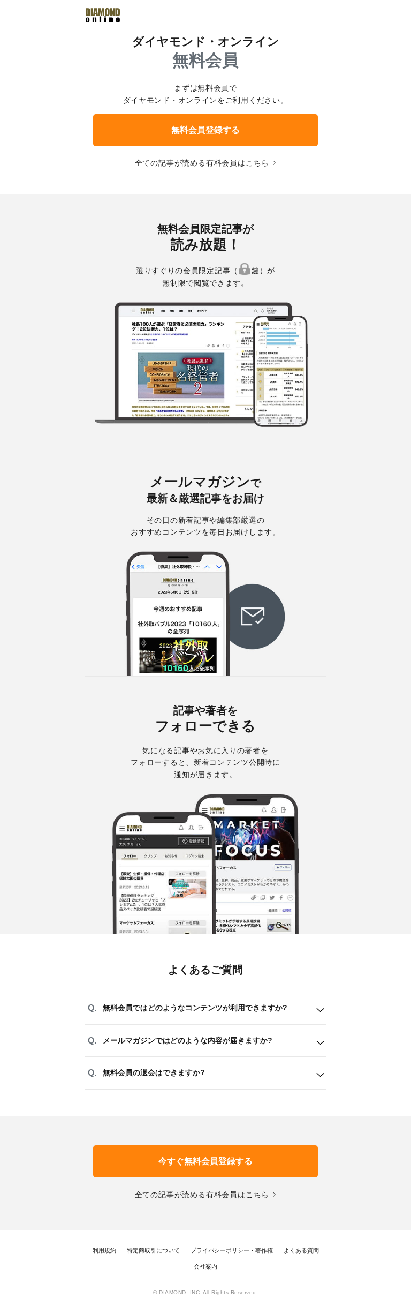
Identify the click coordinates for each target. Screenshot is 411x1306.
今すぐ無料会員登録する (205, 1161)
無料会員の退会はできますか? (154, 1072)
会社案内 (205, 1266)
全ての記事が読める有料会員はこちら (202, 163)
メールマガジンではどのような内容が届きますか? (187, 1040)
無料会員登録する (205, 129)
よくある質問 (301, 1250)
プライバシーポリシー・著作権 (232, 1250)
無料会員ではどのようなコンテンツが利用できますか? (195, 1007)
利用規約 (104, 1250)
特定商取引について (153, 1250)
